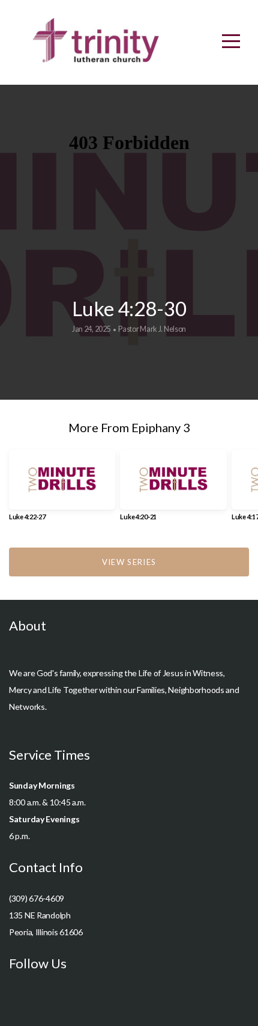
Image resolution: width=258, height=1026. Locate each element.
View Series (129, 562)
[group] (62, 490)
